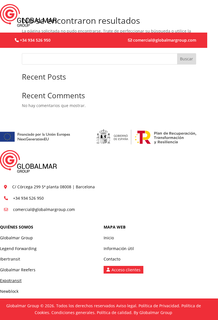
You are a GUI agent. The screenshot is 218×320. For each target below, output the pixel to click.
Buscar (186, 58)
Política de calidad (114, 312)
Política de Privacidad (159, 305)
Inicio (109, 237)
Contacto (112, 259)
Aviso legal (126, 305)
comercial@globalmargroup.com (164, 40)
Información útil (119, 248)
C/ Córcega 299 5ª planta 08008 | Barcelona (53, 186)
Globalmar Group (16, 237)
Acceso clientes (126, 269)
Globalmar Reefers (17, 269)
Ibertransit (10, 259)
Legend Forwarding (18, 248)
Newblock (9, 291)
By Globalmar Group (153, 312)
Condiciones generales (73, 312)
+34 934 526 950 (35, 40)
